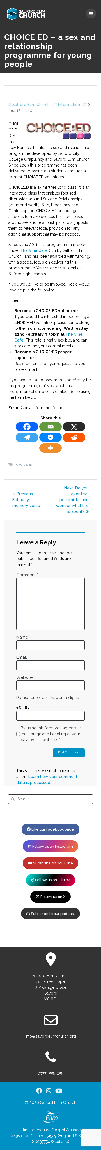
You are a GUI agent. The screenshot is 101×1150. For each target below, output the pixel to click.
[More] (50, 448)
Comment (27, 574)
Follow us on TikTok (52, 880)
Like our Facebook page (52, 829)
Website (24, 677)
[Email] (50, 426)
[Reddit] (74, 437)
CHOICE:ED (24, 464)
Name (23, 637)
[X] (74, 426)
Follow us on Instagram (52, 846)
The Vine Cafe (34, 250)
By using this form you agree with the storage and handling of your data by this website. (51, 734)
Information (69, 104)
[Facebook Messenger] (50, 437)
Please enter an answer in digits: (48, 697)
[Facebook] (27, 426)
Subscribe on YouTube (52, 863)
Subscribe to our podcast (52, 914)
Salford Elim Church (31, 104)
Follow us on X (52, 897)
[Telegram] (27, 437)
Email (22, 657)
